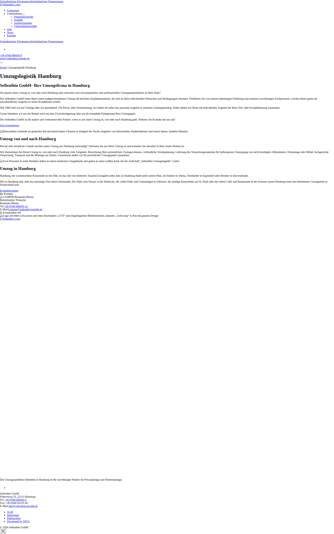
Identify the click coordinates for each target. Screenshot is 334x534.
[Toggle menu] (1, 62)
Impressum (13, 515)
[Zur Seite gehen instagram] (9, 49)
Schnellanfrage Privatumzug (15, 1)
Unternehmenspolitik (25, 26)
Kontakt (11, 35)
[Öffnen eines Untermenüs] (23, 14)
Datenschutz (14, 518)
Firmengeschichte (23, 16)
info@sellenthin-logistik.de (15, 58)
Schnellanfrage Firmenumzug (47, 1)
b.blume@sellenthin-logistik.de (25, 209)
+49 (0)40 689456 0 (11, 55)
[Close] (3, 531)
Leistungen (13, 10)
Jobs (9, 29)
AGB (10, 512)
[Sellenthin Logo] (10, 4)
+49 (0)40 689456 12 (16, 206)
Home (3, 67)
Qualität (18, 19)
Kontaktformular (9, 190)
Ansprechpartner (23, 23)
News (10, 32)
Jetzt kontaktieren (9, 125)
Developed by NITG (18, 521)
